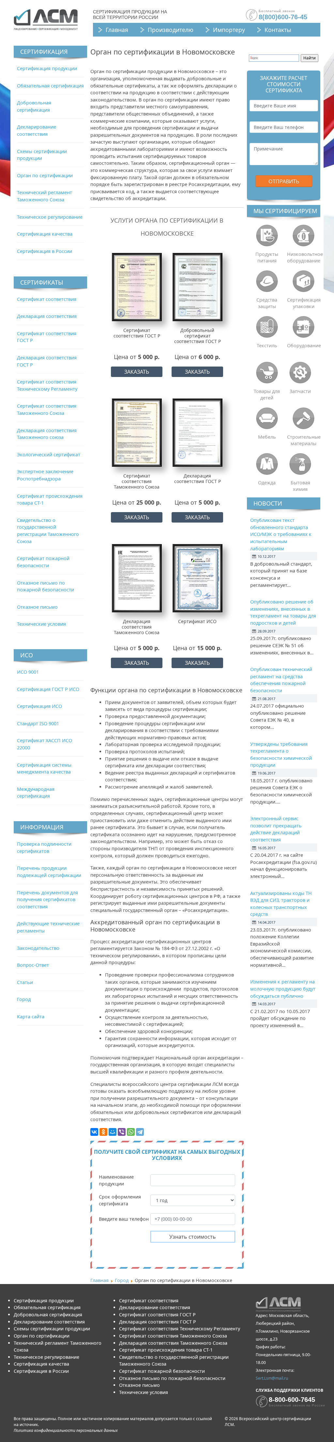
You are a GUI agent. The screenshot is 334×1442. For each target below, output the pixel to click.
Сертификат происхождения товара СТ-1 (166, 1350)
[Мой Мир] (112, 1132)
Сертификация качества (44, 234)
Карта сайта (30, 1016)
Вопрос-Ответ (33, 965)
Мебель (267, 437)
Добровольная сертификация (48, 1314)
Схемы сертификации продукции (52, 1328)
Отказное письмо (37, 607)
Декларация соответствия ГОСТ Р (157, 1322)
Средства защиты (266, 303)
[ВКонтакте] (94, 1132)
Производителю (170, 30)
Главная (117, 30)
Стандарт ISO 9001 (38, 723)
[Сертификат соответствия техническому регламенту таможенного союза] (137, 433)
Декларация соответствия (47, 316)
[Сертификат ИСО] (197, 578)
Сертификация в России (44, 251)
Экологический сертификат (48, 454)
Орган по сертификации (45, 175)
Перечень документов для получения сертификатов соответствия (47, 899)
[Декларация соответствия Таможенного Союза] (137, 578)
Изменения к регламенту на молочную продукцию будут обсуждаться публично (282, 989)
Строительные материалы (304, 440)
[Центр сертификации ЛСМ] (46, 19)
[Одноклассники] (103, 1132)
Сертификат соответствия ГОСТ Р (157, 1314)
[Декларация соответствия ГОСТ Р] (197, 433)
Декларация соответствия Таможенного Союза (173, 1343)
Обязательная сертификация (50, 86)
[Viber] (122, 1132)
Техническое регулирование (50, 217)
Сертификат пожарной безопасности (162, 1371)
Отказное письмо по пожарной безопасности (172, 1378)
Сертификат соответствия (46, 299)
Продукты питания (266, 257)
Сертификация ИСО (39, 706)
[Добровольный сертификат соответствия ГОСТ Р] (197, 287)
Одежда (267, 482)
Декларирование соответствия (49, 1322)
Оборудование (304, 345)
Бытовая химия (300, 485)
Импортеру (229, 30)
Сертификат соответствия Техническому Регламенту (179, 1328)
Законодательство (38, 948)
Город (24, 999)
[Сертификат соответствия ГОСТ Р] (137, 287)
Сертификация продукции (47, 68)
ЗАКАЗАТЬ (136, 371)
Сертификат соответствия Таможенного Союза (173, 1336)
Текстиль (267, 345)
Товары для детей (267, 394)
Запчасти (300, 391)
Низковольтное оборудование (304, 257)
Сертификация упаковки (304, 303)
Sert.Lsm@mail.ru (272, 1378)
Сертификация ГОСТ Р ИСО (48, 689)
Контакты (278, 30)
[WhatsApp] (131, 1132)
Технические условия (41, 624)
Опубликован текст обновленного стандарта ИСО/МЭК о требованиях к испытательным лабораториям (280, 534)
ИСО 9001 (28, 672)
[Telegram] (140, 1132)
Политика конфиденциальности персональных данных (66, 1430)
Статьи (25, 982)
